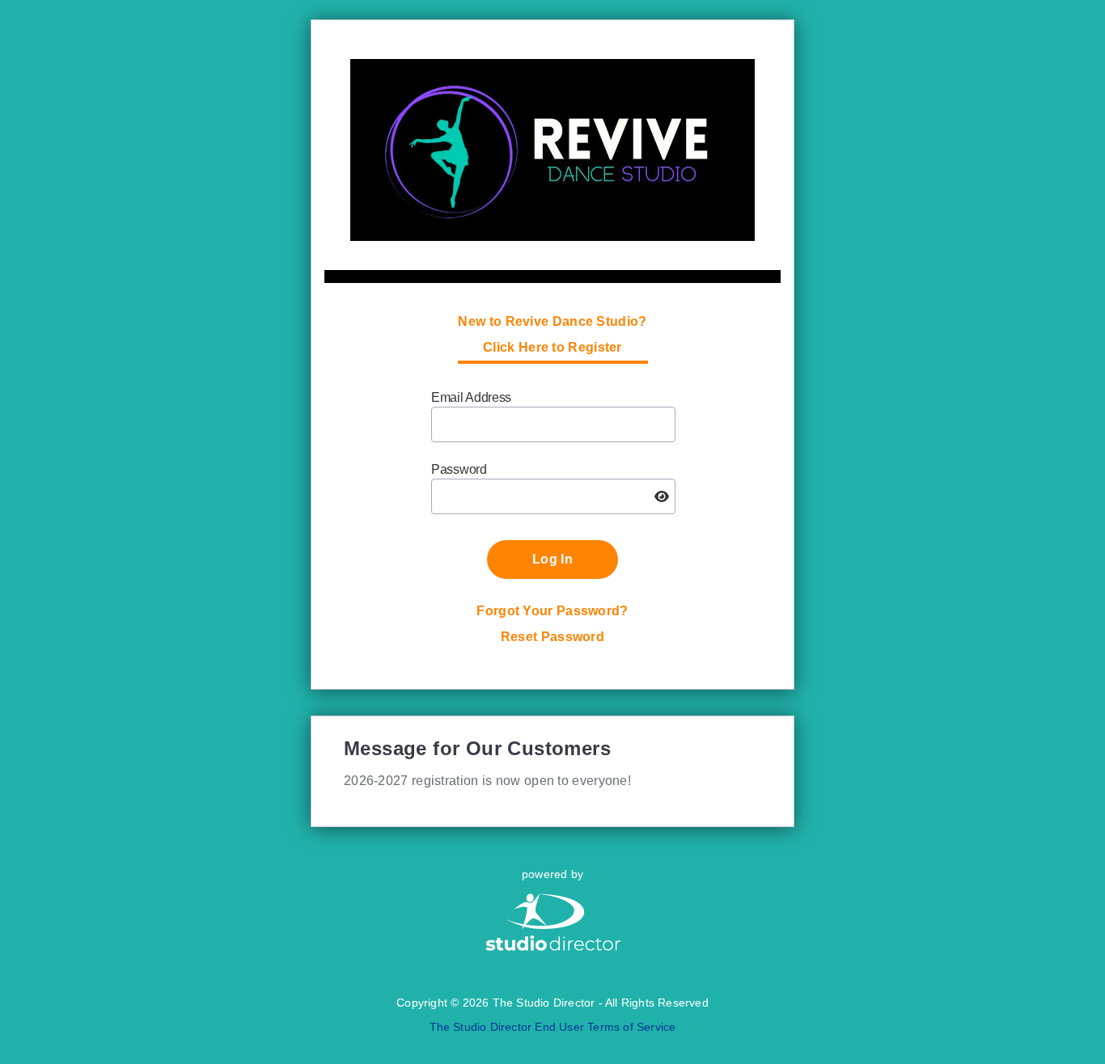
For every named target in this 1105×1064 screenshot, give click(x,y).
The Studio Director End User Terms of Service (553, 1026)
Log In (552, 559)
